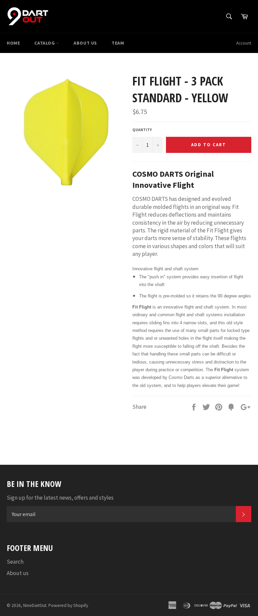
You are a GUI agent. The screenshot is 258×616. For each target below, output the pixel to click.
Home (13, 43)
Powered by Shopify (68, 605)
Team (118, 43)
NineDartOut (34, 605)
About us (85, 43)
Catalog (45, 43)
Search (15, 561)
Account (243, 43)
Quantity (142, 129)
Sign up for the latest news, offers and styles (60, 497)
